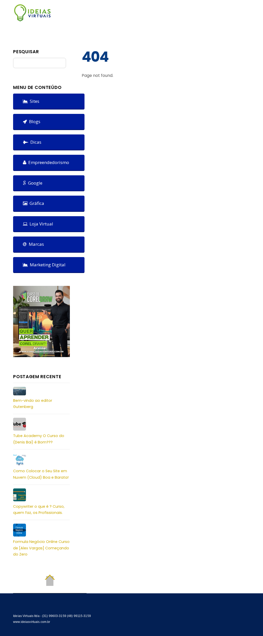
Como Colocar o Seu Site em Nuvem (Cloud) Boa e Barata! (41, 474)
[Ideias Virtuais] (32, 19)
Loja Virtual (40, 224)
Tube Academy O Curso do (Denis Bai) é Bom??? (38, 438)
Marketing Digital (46, 265)
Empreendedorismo (47, 162)
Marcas (35, 244)
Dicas (34, 142)
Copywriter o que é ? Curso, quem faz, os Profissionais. (38, 509)
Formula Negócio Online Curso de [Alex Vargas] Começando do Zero (41, 548)
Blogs (33, 121)
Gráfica (35, 203)
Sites (33, 101)
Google (34, 183)
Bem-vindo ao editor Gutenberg (32, 403)
